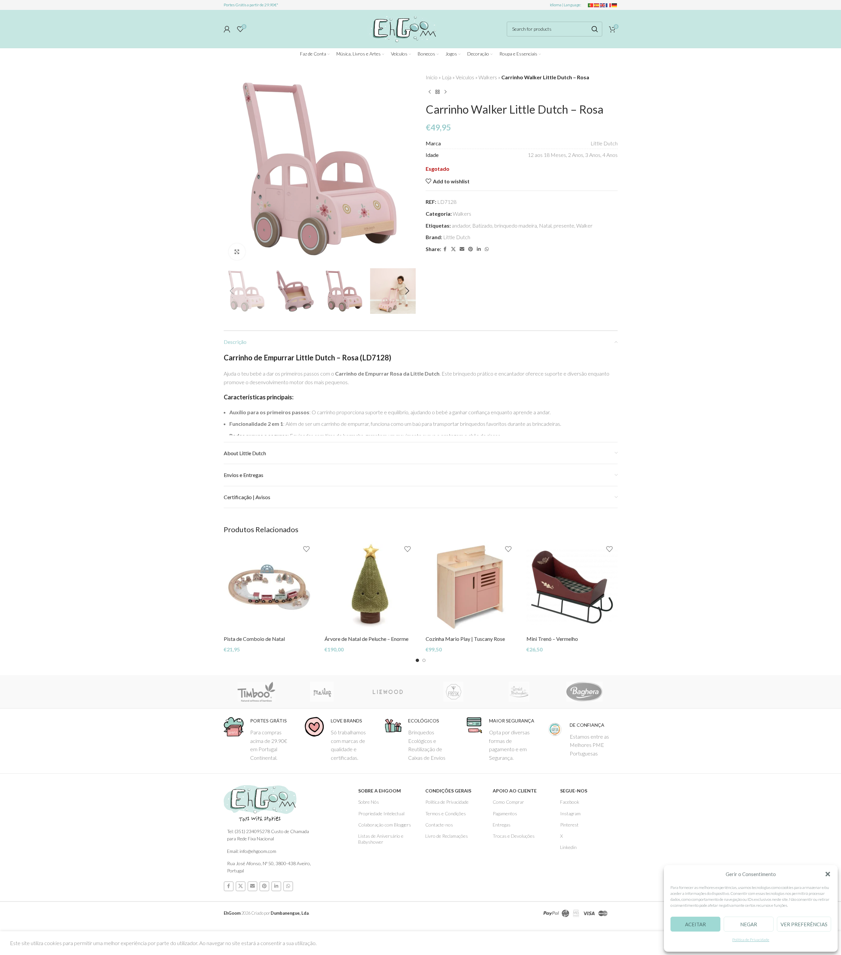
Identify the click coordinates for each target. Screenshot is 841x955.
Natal (545, 225)
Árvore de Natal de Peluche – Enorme (366, 639)
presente (564, 225)
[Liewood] (388, 691)
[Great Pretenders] (519, 691)
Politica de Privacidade (447, 802)
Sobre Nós (368, 802)
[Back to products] (437, 92)
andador (461, 225)
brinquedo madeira (515, 225)
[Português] (591, 4)
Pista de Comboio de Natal (254, 639)
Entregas (502, 824)
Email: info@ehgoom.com (251, 851)
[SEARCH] (594, 29)
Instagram (570, 813)
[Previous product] (430, 92)
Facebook (569, 802)
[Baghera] (585, 691)
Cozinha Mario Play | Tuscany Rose (465, 639)
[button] (827, 874)
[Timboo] (256, 691)
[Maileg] (322, 691)
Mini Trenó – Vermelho (552, 639)
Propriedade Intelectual (381, 813)
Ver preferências (804, 924)
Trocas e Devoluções (514, 836)
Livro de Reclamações (446, 836)
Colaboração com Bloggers (384, 824)
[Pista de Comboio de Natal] (269, 587)
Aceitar (695, 924)
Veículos (465, 77)
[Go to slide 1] (417, 660)
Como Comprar (508, 802)
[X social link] (453, 249)
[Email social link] (462, 249)
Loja (446, 77)
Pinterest (569, 824)
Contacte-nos (439, 824)
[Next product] (445, 92)
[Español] (597, 4)
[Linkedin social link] (479, 249)
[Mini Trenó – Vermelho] (572, 587)
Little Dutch (456, 237)
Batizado (482, 225)
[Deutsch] (615, 4)
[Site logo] (401, 28)
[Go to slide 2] (424, 660)
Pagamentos (505, 813)
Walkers (487, 77)
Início (432, 77)
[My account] (227, 29)
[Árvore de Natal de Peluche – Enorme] (370, 587)
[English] (603, 4)
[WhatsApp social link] (487, 249)
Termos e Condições (445, 813)
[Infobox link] (259, 739)
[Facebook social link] (445, 249)
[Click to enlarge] (237, 251)
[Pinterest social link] (470, 249)
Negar (748, 924)
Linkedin (568, 847)
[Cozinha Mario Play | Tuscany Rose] (471, 587)
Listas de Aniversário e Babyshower (380, 839)
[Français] (609, 4)
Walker (584, 225)
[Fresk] (453, 691)
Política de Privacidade (750, 939)
